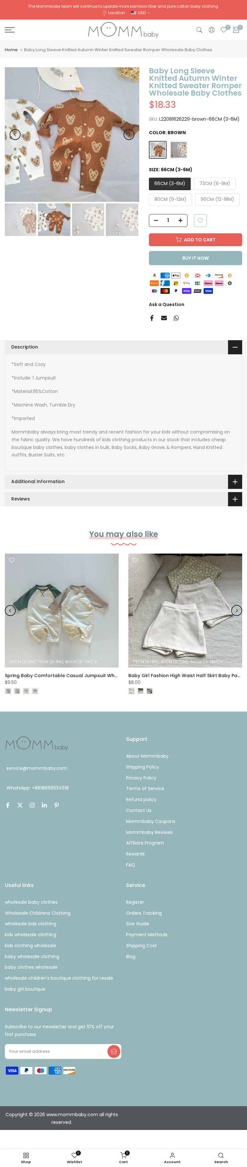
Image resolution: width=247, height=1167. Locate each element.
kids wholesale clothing (30, 934)
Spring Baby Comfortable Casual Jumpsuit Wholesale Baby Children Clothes (95, 675)
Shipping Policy (142, 767)
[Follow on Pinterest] (56, 805)
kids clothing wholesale (30, 945)
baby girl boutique (25, 989)
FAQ (130, 865)
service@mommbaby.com (36, 768)
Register (135, 902)
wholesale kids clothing (30, 923)
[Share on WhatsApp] (176, 318)
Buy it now (195, 258)
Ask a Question (166, 304)
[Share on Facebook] (152, 318)
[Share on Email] (164, 318)
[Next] (129, 134)
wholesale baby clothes (31, 902)
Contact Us (138, 810)
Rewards (135, 854)
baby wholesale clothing (32, 956)
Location (116, 12)
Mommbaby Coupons (150, 821)
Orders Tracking (144, 913)
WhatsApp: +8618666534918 (37, 788)
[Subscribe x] (113, 1051)
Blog (130, 956)
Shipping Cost (141, 945)
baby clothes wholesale (31, 967)
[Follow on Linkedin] (44, 805)
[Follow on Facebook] (8, 805)
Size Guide (137, 923)
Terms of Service (145, 788)
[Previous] (15, 134)
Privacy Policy (141, 778)
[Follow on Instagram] (32, 805)
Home (11, 50)
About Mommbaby (147, 756)
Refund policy (141, 799)
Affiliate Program (145, 843)
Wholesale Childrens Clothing (37, 913)
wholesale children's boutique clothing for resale (59, 978)
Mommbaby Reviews (149, 832)
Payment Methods (147, 934)
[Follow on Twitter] (20, 805)
